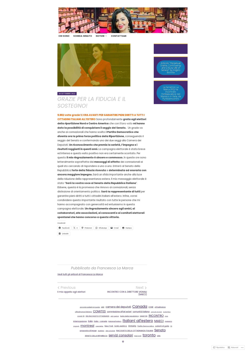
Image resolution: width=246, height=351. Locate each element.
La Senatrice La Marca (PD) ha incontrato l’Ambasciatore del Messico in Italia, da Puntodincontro (171, 93)
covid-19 (80, 316)
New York (109, 326)
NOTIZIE (100, 36)
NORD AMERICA (120, 326)
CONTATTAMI (118, 36)
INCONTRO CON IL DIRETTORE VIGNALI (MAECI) (127, 290)
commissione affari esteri (119, 311)
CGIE (150, 307)
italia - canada (100, 321)
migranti (76, 326)
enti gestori (115, 316)
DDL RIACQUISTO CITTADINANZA (97, 316)
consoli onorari (156, 312)
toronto (149, 335)
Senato (160, 330)
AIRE (102, 307)
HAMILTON (143, 316)
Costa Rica (166, 312)
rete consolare (110, 331)
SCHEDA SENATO (82, 36)
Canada (139, 306)
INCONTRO (156, 316)
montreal (87, 326)
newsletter (99, 326)
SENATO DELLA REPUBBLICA (96, 336)
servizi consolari (121, 335)
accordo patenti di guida (90, 307)
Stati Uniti (137, 336)
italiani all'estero (138, 320)
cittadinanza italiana (83, 312)
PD (171, 326)
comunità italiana (141, 311)
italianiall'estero (114, 321)
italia (90, 321)
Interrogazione (80, 321)
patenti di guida (162, 326)
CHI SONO (63, 36)
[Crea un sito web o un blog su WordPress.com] (123, 341)
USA (158, 335)
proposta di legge (88, 330)
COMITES (99, 311)
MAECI (159, 321)
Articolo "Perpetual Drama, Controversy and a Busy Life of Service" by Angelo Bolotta (170, 68)
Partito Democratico (145, 326)
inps (166, 316)
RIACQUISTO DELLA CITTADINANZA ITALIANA (134, 330)
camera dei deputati (118, 307)
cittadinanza (160, 307)
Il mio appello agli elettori (71, 289)
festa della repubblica (129, 316)
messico (168, 321)
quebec (101, 331)
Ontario (132, 325)
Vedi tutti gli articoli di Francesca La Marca (80, 274)
